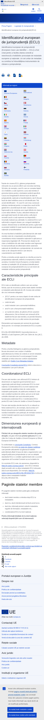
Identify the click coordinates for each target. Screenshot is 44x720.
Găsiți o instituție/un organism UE (14, 678)
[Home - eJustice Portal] (16, 10)
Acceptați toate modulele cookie (20, 709)
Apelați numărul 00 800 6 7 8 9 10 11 (15, 628)
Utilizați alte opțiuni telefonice (12, 631)
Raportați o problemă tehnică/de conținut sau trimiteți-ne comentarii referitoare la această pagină (22, 547)
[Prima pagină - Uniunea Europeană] (8, 612)
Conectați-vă (35, 4)
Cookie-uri (5, 668)
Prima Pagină (7, 26)
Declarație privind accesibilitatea (13, 593)
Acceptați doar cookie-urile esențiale (22, 715)
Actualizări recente (7, 5)
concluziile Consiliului (23, 445)
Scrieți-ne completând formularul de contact (17, 634)
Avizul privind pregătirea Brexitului (14, 596)
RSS (2, 4)
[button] (4, 557)
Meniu (40, 20)
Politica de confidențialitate (11, 589)
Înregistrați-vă (24, 4)
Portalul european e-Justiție (16, 576)
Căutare (39, 11)
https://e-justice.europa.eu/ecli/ (13, 466)
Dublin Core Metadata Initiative (22, 361)
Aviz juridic (6, 586)
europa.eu (17, 617)
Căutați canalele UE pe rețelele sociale (16, 648)
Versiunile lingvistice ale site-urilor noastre (17, 658)
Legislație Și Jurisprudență (24, 26)
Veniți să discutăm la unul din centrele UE (17, 638)
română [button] (33, 11)
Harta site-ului (7, 599)
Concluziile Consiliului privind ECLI (14, 365)
